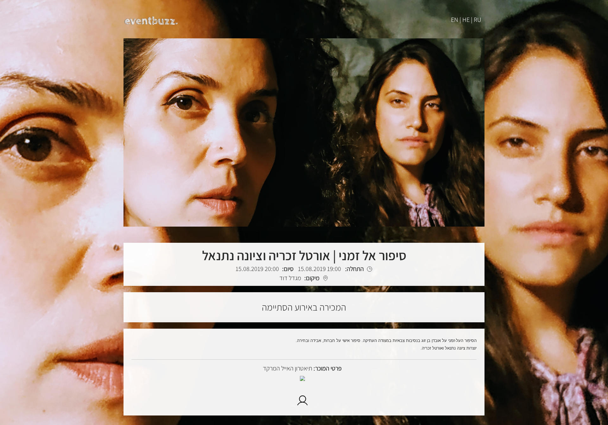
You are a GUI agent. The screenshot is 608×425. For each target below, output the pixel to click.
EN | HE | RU (466, 20)
